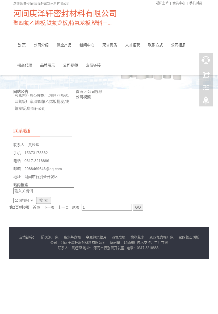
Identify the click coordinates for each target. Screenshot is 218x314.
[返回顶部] (206, 102)
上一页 (63, 207)
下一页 (49, 207)
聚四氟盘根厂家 (161, 237)
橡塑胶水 (137, 237)
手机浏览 (195, 3)
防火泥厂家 (49, 237)
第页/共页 (19, 207)
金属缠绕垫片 (96, 237)
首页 (79, 91)
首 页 (21, 45)
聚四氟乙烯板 (189, 237)
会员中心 (179, 3)
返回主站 (162, 3)
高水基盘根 (72, 237)
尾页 (76, 207)
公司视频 (94, 91)
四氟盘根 (118, 237)
